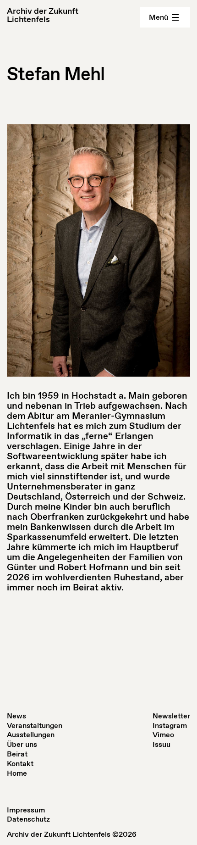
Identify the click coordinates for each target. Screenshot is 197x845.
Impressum (26, 810)
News (16, 716)
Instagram (170, 725)
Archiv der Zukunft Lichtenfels (42, 15)
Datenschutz (28, 819)
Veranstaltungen (34, 725)
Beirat (17, 754)
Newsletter (171, 716)
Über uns (22, 744)
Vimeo (163, 734)
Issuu (161, 744)
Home (17, 773)
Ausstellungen (31, 734)
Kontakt (20, 763)
